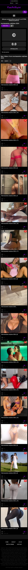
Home (6, 542)
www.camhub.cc (14, 1)
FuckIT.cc (12, 567)
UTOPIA (24, 19)
